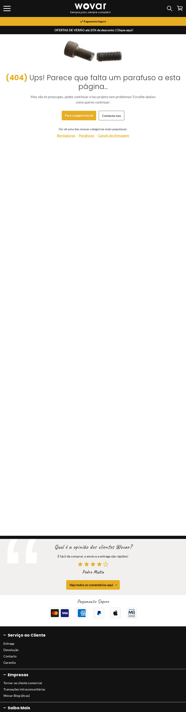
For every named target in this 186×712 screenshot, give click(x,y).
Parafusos (86, 135)
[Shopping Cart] (180, 8)
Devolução (11, 650)
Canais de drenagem (113, 135)
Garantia (9, 662)
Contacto (10, 656)
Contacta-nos (111, 116)
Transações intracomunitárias (24, 689)
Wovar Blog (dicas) (16, 696)
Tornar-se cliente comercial (22, 683)
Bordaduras (66, 135)
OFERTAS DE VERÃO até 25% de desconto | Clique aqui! (93, 30)
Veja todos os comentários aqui (91, 585)
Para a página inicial (79, 115)
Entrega (8, 643)
